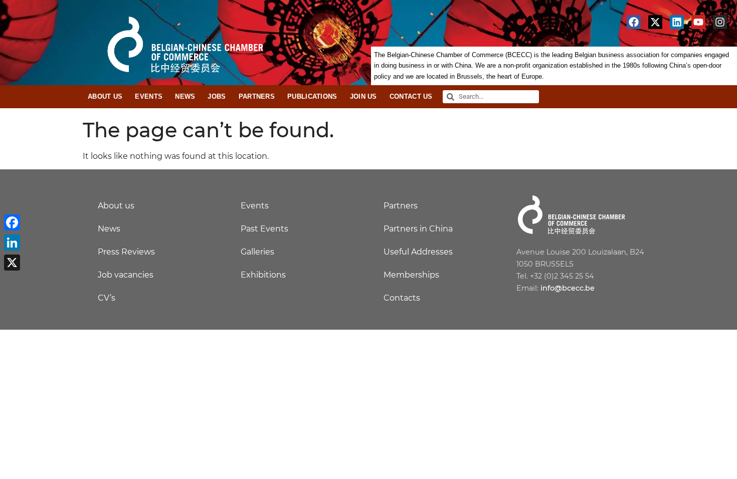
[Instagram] (720, 22)
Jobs (217, 96)
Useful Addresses (418, 252)
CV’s (106, 298)
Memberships (411, 275)
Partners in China (418, 228)
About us (116, 205)
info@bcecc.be (567, 288)
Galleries (257, 252)
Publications (312, 96)
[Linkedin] (677, 22)
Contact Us (411, 96)
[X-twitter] (655, 22)
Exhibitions (263, 275)
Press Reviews (126, 252)
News (185, 96)
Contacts (402, 298)
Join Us (363, 96)
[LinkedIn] (12, 242)
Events (148, 96)
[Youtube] (698, 22)
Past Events (264, 228)
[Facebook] (634, 22)
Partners (257, 96)
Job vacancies (125, 275)
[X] (12, 263)
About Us (105, 96)
